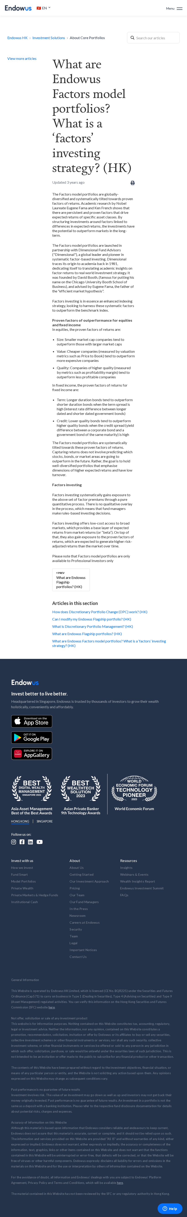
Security (76, 929)
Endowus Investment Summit (142, 888)
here (52, 1007)
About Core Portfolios (87, 37)
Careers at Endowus (85, 922)
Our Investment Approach (89, 881)
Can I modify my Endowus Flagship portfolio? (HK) (91, 619)
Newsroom (78, 915)
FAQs (124, 895)
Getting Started (82, 874)
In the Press (79, 909)
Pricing (75, 888)
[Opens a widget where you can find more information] (169, 1209)
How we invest (22, 868)
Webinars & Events (134, 874)
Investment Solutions (48, 37)
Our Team (77, 895)
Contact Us (78, 957)
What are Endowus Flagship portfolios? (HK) (87, 633)
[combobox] (153, 37)
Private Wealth (22, 888)
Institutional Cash (24, 902)
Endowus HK (17, 37)
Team (74, 936)
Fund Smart (19, 874)
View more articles (21, 58)
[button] (43, 8)
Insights (126, 868)
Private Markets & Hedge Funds (34, 895)
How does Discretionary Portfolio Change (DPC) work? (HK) (99, 612)
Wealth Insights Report (137, 881)
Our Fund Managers (84, 902)
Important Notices (83, 950)
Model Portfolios (23, 881)
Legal (73, 943)
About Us (77, 868)
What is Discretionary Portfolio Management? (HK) (92, 626)
